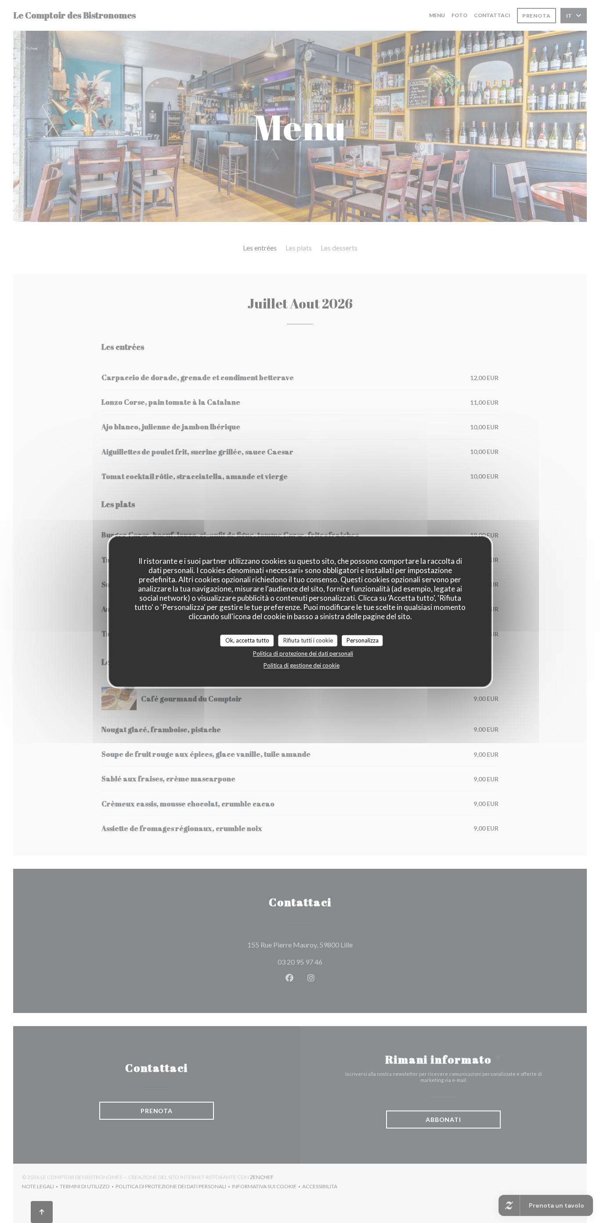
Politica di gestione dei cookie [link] (302, 665)
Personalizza (363, 640)
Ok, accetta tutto (247, 640)
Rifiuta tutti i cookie (308, 640)
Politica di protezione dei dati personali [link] (303, 653)
